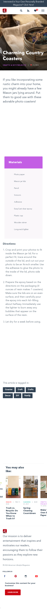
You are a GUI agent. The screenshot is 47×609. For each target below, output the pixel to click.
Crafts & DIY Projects (14, 65)
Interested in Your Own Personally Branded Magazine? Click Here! (23, 3)
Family (27, 396)
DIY (17, 396)
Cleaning (27, 502)
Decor (8, 396)
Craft (20, 390)
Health (8, 502)
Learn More (13, 592)
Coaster (9, 390)
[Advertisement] (23, 130)
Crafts (31, 390)
